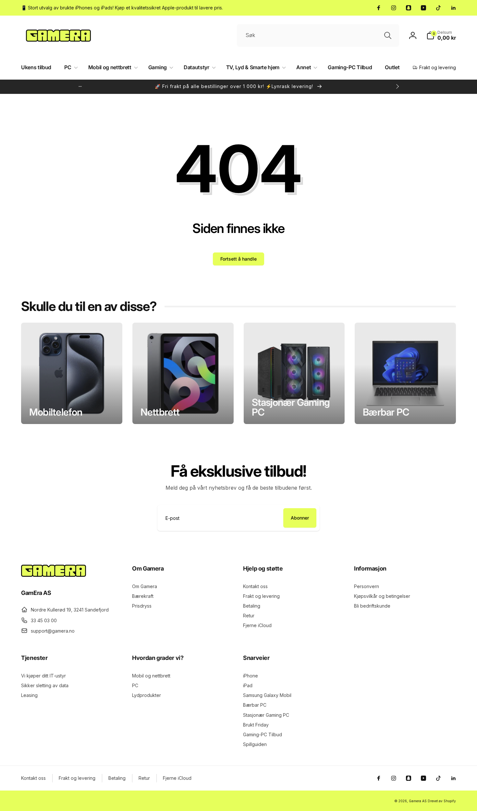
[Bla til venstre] (80, 86)
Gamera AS (418, 801)
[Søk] (387, 35)
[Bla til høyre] (397, 86)
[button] (441, 35)
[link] (122, 7)
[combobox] (318, 35)
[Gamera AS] (53, 575)
